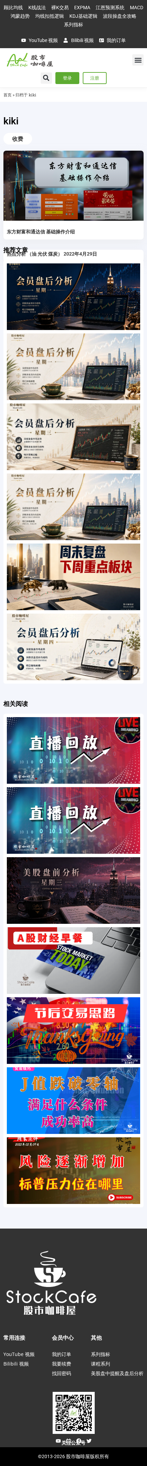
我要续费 (61, 1363)
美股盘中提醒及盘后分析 (117, 1373)
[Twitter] (89, 1441)
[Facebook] (79, 1441)
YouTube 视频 (19, 1354)
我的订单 (61, 1354)
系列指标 (100, 1354)
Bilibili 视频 (16, 1363)
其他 (96, 1337)
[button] (138, 60)
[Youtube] (58, 1441)
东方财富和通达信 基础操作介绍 (41, 231)
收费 (17, 138)
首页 (7, 94)
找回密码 (61, 1373)
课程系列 (100, 1363)
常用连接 (14, 1337)
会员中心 (63, 1337)
